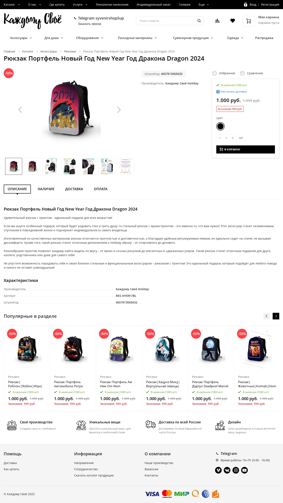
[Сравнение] (44, 331)
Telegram (229, 453)
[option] (27, 368)
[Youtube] (244, 470)
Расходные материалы (135, 38)
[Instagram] (235, 470)
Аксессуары (19, 38)
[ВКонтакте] (227, 470)
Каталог (10, 4)
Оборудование (87, 38)
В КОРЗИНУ (232, 149)
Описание (17, 189)
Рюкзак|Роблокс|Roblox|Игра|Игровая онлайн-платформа (25, 384)
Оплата (101, 189)
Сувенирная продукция (191, 38)
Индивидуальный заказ (154, 4)
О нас (32, 4)
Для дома (52, 38)
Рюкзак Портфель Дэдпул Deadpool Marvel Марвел (210, 384)
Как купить (11, 469)
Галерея (184, 4)
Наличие (46, 189)
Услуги (78, 4)
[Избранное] (36, 331)
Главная (9, 51)
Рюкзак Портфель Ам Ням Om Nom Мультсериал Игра (116, 384)
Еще (202, 4)
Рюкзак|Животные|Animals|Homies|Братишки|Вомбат (257, 384)
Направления (84, 463)
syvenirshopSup (110, 18)
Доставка (74, 189)
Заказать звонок (89, 24)
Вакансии (151, 469)
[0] (217, 22)
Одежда (233, 38)
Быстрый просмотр (27, 349)
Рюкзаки (70, 51)
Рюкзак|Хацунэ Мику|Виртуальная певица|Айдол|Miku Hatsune (163, 384)
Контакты (151, 475)
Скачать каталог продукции (94, 475)
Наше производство (159, 463)
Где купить (57, 4)
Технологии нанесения (112, 4)
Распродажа (264, 38)
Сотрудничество (86, 469)
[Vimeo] (218, 470)
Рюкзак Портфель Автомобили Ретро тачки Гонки (68, 384)
